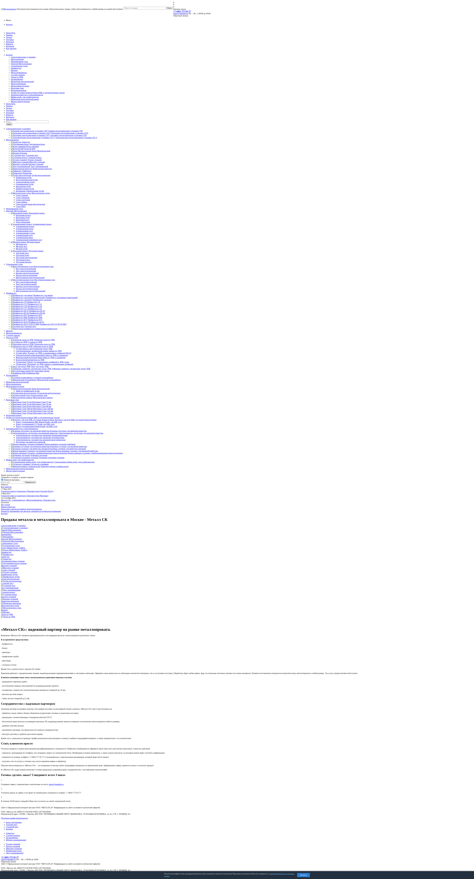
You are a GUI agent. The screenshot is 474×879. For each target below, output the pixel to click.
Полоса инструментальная (27, 289)
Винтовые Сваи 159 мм (43, 413)
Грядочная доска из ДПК (44, 344)
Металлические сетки (41, 193)
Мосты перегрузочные (20, 101)
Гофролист (26, 171)
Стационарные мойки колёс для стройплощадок (74, 462)
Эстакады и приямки (40, 464)
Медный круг (21, 244)
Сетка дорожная (22, 198)
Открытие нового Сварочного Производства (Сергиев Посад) (27, 491)
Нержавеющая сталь (19, 61)
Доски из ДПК (17, 77)
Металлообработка (19, 73)
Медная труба (21, 249)
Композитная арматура (42, 169)
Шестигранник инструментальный (30, 291)
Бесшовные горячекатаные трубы (30, 191)
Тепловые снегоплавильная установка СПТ (68, 135)
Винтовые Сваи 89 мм (41, 406)
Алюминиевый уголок (25, 233)
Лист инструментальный (26, 284)
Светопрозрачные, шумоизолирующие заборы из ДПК (39, 351)
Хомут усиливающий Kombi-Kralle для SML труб (36, 426)
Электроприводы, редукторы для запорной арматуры (80, 433)
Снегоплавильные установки (23, 57)
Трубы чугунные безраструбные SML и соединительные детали (38, 93)
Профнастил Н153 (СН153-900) (53, 324)
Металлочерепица (18, 84)
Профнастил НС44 (37, 313)
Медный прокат (33, 242)
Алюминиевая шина (24, 238)
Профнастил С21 (35, 309)
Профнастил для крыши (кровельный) (62, 298)
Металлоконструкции (20, 86)
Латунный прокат (35, 251)
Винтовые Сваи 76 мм (41, 404)
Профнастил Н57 (35, 315)
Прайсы (9, 35)
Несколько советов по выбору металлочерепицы (21, 509)
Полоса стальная (13, 846)
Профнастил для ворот (42, 300)
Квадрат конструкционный (27, 273)
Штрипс (14, 70)
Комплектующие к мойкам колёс (55, 466)
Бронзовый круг (23, 220)
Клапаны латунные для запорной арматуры (68, 431)
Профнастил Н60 (35, 318)
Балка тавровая (32, 146)
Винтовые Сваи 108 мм (43, 409)
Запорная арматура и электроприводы (27, 95)
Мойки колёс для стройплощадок (25, 97)
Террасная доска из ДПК (44, 340)
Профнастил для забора (43, 295)
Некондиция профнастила (46, 329)
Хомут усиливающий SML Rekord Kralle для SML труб (39, 422)
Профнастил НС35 (37, 311)
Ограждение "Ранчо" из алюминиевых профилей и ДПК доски (42, 362)
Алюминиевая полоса (25, 226)
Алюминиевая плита (24, 229)
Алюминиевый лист (24, 231)
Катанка (23, 153)
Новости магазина (11, 480)
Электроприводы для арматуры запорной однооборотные (40, 438)
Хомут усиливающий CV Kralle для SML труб (35, 424)
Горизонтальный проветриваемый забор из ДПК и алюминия (42, 355)
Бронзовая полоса (23, 215)
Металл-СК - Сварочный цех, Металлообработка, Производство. (28, 500)
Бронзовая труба (23, 218)
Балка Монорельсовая (41, 151)
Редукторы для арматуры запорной (30, 442)
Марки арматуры (8, 507)
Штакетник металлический (22, 81)
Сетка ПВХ (21, 206)
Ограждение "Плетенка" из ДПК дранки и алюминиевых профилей (44, 364)
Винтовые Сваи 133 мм (43, 411)
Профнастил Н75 (35, 320)
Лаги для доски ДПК (40, 366)
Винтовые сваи (17, 88)
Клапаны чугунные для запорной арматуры (68, 446)
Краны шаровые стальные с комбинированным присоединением (95, 453)
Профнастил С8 (33, 302)
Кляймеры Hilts (32, 373)
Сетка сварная (22, 195)
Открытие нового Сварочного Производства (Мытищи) (24, 496)
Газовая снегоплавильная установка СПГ (65, 131)
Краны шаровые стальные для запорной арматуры (77, 451)
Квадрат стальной (35, 164)
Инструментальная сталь (44, 280)
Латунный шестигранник (26, 258)
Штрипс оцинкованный (16, 840)
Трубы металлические (41, 175)
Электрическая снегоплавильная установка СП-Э (76, 138)
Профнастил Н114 (36, 322)
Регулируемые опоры (40, 371)
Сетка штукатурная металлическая (30, 204)
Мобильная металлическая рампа (25, 99)
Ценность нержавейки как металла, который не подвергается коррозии (31, 511)
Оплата (9, 37)
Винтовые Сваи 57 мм (41, 402)
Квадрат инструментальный (28, 286)
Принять (303, 875)
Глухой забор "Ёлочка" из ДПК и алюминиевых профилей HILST (43, 353)
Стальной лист (32, 155)
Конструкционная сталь (43, 266)
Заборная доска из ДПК (43, 346)
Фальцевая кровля (18, 90)
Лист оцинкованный (39, 166)
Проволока (27, 173)
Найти (9, 124)
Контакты (10, 46)
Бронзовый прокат (37, 213)
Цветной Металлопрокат (21, 64)
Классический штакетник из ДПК (30, 360)
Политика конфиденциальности (14, 818)
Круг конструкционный (26, 269)
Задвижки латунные (38, 455)
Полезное (10, 42)
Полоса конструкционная (26, 275)
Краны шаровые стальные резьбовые (60, 444)
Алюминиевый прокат (42, 224)
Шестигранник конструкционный (30, 278)
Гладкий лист (30, 326)
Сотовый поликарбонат (43, 378)
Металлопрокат (17, 59)
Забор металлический (40, 389)
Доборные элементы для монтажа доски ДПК (71, 369)
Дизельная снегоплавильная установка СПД (69, 133)
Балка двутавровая (13, 822)
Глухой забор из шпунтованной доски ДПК (34, 349)
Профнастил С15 (35, 304)
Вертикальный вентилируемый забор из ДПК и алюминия (40, 358)
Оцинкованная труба (24, 184)
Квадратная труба (23, 186)
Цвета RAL (11, 33)
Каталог (9, 24)
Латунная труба (22, 255)
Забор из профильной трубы (28, 391)
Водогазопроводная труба (27, 180)
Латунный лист (22, 253)
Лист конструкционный (26, 271)
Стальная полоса (34, 158)
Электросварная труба (25, 182)
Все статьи (5, 505)
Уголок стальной (35, 160)
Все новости (6, 487)
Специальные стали (19, 66)
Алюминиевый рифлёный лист (29, 240)
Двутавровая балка (37, 144)
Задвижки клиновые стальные (51, 458)
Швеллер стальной (37, 162)
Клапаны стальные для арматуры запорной (68, 449)
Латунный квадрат (24, 262)
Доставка (10, 40)
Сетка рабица (21, 202)
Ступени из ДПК (35, 342)
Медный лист (21, 246)
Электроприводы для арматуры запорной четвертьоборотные (42, 435)
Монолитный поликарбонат (49, 380)
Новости (9, 44)
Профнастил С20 (35, 306)
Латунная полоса (23, 260)
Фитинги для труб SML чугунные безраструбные (76, 420)
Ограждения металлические (48, 393)
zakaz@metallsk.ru (180, 13)
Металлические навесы (43, 398)
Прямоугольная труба (25, 189)
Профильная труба (23, 178)
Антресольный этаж (38, 395)
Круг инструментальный (26, 282)
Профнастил (16, 68)
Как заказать (11, 48)
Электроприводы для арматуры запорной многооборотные (41, 440)
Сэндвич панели (18, 75)
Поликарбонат (17, 79)
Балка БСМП (29, 149)
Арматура (26, 142)
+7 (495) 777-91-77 (182, 11)
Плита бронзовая (23, 222)
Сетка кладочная (23, 200)
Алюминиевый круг (24, 235)
